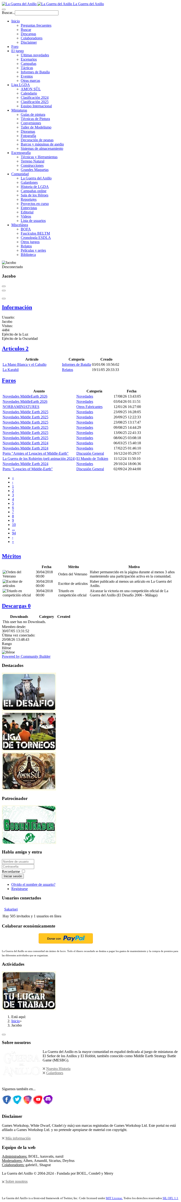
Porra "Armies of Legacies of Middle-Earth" (36, 453)
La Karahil (11, 370)
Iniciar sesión (13, 876)
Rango (7, 644)
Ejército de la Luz (15, 334)
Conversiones (31, 123)
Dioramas (28, 131)
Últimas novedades (35, 55)
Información (17, 307)
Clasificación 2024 (35, 98)
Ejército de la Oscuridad (20, 339)
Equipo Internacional (36, 106)
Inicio (15, 21)
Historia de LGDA (35, 187)
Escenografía (21, 153)
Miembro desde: (14, 627)
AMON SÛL (31, 89)
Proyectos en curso (35, 204)
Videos (26, 216)
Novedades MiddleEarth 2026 (25, 396)
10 (14, 525)
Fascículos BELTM (35, 233)
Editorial (27, 212)
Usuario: (8, 317)
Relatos (26, 246)
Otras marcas (30, 81)
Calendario (29, 93)
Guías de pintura (33, 114)
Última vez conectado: (18, 635)
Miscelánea (19, 225)
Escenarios (29, 59)
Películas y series (33, 250)
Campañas (28, 64)
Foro (14, 47)
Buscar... (8, 13)
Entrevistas (29, 208)
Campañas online (33, 191)
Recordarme (11, 871)
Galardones (29, 182)
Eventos (27, 76)
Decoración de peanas (37, 140)
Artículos (15, 348)
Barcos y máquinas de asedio (42, 144)
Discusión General (90, 453)
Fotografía (28, 136)
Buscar (26, 30)
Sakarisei (11, 909)
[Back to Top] (4, 1034)
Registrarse (19, 889)
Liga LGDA (20, 85)
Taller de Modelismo (36, 127)
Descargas (28, 34)
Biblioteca (28, 255)
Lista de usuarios (33, 221)
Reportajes (29, 199)
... (13, 529)
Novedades (84, 396)
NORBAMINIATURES (21, 407)
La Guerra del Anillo (36, 178)
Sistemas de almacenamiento (42, 148)
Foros (9, 380)
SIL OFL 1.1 (170, 1198)
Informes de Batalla (35, 72)
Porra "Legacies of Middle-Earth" (28, 469)
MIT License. (114, 1198)
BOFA (26, 229)
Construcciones (32, 165)
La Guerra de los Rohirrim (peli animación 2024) (39, 459)
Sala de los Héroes (34, 195)
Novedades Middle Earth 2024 (25, 443)
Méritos (11, 556)
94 (14, 533)
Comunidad (20, 174)
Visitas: (7, 326)
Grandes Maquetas (35, 170)
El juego (17, 51)
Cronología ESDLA (36, 238)
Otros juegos (30, 242)
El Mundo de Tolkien (92, 459)
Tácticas (27, 68)
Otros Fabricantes (89, 407)
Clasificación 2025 (35, 102)
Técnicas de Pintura (35, 119)
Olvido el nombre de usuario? (33, 884)
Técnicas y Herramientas (39, 157)
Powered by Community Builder (26, 656)
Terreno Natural (32, 161)
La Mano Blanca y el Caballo (24, 364)
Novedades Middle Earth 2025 (25, 412)
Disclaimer (29, 42)
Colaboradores (31, 38)
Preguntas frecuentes (36, 25)
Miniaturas (19, 110)
